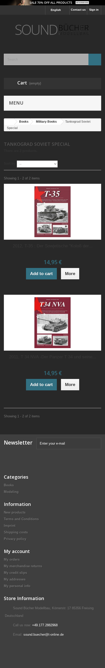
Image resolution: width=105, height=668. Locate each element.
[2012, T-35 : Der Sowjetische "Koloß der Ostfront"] (52, 211)
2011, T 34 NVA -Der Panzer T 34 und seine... (52, 356)
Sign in (94, 9)
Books (9, 485)
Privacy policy (15, 539)
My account (17, 551)
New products (14, 512)
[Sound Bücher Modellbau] (52, 30)
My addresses (14, 579)
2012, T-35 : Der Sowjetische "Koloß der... (53, 246)
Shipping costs (16, 532)
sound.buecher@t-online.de (43, 634)
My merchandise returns (23, 566)
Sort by (9, 163)
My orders (12, 559)
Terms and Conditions (21, 519)
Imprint (9, 526)
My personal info (17, 586)
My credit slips (15, 573)
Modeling (11, 492)
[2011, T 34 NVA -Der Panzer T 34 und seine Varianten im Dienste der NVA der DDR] (52, 322)
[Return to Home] (9, 122)
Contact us (78, 9)
